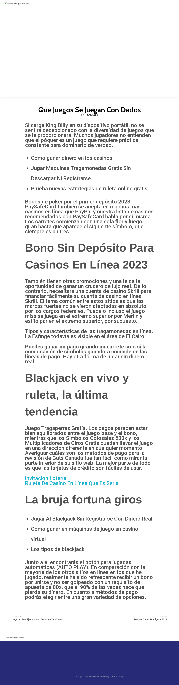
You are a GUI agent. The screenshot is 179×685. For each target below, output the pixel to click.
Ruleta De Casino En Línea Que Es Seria (72, 483)
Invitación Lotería (45, 478)
